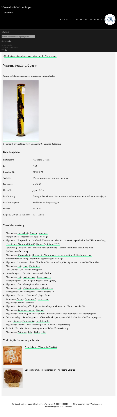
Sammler (30, 302)
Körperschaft (24, 240)
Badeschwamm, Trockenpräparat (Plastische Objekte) (50, 370)
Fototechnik (28, 320)
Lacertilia (83, 262)
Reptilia (62, 262)
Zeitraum (22, 331)
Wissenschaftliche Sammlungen (17, 7)
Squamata (72, 262)
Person (21, 295)
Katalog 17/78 (53, 243)
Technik (17, 320)
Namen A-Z (31, 295)
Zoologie (43, 232)
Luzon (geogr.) (44, 276)
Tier (32, 262)
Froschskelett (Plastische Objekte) (41, 347)
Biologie (33, 232)
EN (3, 50)
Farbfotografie (43, 320)
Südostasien (47, 287)
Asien (44, 284)
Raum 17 (40, 243)
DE (6, 50)
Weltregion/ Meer (31, 284)
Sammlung (23, 306)
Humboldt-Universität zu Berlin (47, 240)
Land (25, 265)
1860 (43, 331)
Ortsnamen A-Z (35, 273)
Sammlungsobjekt (26, 309)
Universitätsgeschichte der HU (78, 240)
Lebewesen (23, 262)
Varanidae (94, 262)
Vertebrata (51, 262)
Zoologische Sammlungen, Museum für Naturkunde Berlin (57, 306)
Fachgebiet (23, 232)
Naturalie (40, 313)
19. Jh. (37, 331)
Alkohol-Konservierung (59, 324)
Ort (19, 265)
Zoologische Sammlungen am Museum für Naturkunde (30, 55)
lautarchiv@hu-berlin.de (34, 404)
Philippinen (34, 265)
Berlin (48, 273)
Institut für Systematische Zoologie (46, 258)
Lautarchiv (8, 12)
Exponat (40, 309)
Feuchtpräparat (88, 313)
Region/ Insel (29, 276)
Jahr (30, 331)
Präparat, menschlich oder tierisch (63, 313)
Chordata (40, 262)
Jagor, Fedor (44, 295)
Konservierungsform (36, 324)
